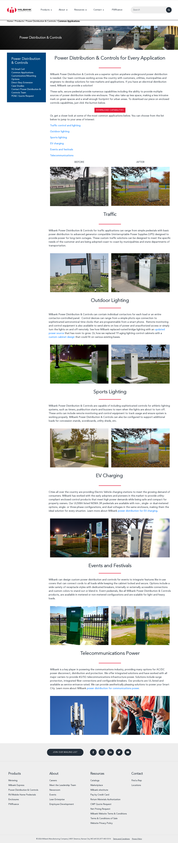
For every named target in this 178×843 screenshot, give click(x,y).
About (53, 773)
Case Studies (17, 86)
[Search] (169, 10)
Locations (136, 785)
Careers (53, 781)
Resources (97, 773)
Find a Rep (136, 781)
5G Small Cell (18, 69)
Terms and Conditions (121, 839)
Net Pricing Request (100, 809)
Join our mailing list (65, 752)
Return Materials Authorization (105, 799)
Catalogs (94, 781)
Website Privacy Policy (101, 823)
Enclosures (13, 799)
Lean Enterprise (57, 799)
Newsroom (54, 790)
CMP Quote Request (100, 804)
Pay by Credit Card (99, 795)
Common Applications (22, 73)
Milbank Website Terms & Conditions (108, 814)
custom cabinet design (62, 337)
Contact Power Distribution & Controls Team (26, 91)
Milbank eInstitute (99, 790)
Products (14, 773)
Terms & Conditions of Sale (104, 818)
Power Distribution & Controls (23, 790)
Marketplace (96, 785)
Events (52, 795)
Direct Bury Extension (22, 83)
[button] (46, 10)
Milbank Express (16, 785)
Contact (137, 773)
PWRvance (13, 804)
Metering (12, 781)
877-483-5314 (105, 839)
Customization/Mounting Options (23, 78)
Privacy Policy (137, 839)
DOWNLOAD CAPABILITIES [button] (110, 110)
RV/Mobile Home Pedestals (22, 795)
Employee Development (61, 804)
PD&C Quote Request (22, 96)
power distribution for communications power (113, 688)
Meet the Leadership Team (62, 785)
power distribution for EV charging (137, 511)
